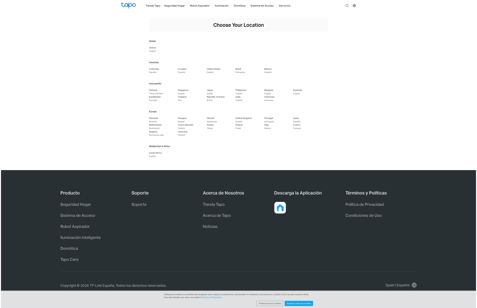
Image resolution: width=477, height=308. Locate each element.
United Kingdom (244, 118)
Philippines (241, 90)
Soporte (139, 204)
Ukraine (210, 118)
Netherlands (155, 124)
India (238, 96)
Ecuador (182, 68)
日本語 (210, 93)
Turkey (210, 124)
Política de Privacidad (364, 204)
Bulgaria (153, 131)
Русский (153, 100)
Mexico (268, 68)
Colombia (154, 68)
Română (153, 121)
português (269, 121)
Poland (239, 124)
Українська (212, 121)
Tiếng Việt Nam (156, 93)
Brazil (238, 68)
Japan (210, 90)
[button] (280, 208)
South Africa (155, 152)
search (347, 5)
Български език (156, 135)
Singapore (183, 90)
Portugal (268, 118)
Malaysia (268, 90)
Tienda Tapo (153, 5)
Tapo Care (69, 259)
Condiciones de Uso (363, 215)
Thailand (182, 96)
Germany (182, 131)
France (296, 124)
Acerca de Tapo (217, 215)
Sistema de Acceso (77, 215)
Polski (238, 128)
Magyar (181, 121)
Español (153, 72)
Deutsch (181, 135)
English (152, 51)
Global (152, 47)
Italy (266, 124)
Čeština (181, 128)
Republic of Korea (216, 96)
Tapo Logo (128, 5)
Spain (296, 118)
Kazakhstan (155, 96)
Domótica (69, 248)
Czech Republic (186, 124)
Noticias (210, 226)
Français (297, 128)
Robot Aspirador (75, 226)
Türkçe (210, 128)
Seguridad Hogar (75, 204)
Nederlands (154, 128)
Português (240, 72)
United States (213, 68)
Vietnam (153, 90)
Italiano (267, 128)
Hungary (182, 118)
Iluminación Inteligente (80, 237)
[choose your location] (354, 5)
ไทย (179, 100)
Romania (153, 118)
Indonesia (269, 96)
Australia (297, 90)
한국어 (210, 100)
